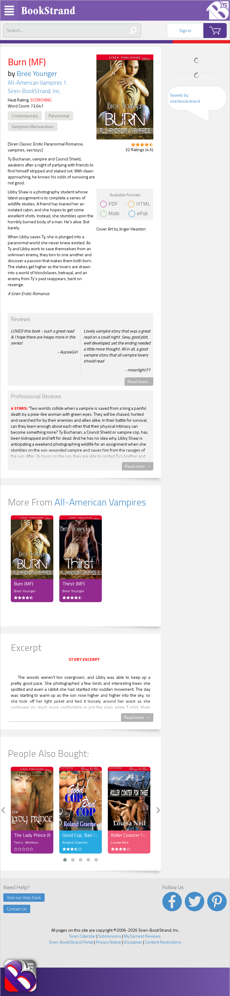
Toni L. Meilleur (26, 842)
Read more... (139, 381)
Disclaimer (133, 942)
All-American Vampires (100, 502)
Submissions (109, 936)
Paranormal (59, 116)
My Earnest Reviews (142, 936)
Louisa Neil (119, 842)
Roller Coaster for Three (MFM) (129, 835)
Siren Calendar (82, 936)
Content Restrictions (163, 942)
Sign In (185, 30)
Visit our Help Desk (24, 897)
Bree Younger (37, 73)
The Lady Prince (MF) (32, 835)
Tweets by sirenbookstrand (185, 98)
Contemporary (25, 116)
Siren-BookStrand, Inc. (34, 91)
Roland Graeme (74, 842)
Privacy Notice (108, 942)
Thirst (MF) (73, 584)
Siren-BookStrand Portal (71, 942)
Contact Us (17, 909)
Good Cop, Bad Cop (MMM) (80, 835)
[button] (65, 860)
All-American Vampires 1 (37, 82)
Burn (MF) (23, 584)
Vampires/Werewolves (33, 126)
